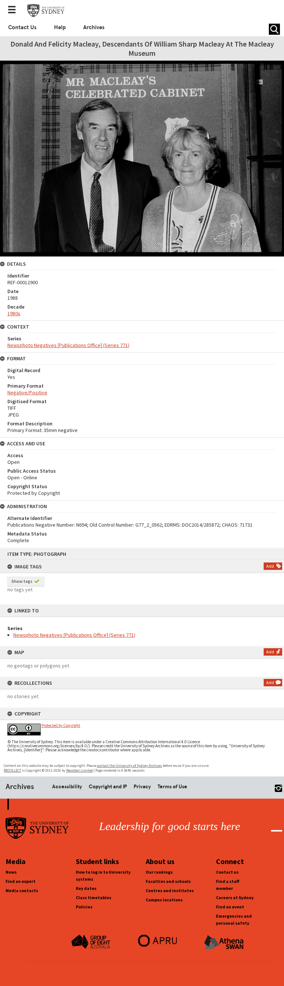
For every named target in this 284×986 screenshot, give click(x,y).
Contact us (227, 872)
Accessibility (67, 786)
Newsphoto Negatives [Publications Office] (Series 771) (74, 635)
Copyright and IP (108, 786)
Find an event (230, 906)
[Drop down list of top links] (14, 10)
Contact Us (22, 27)
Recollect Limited (79, 770)
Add (270, 566)
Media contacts (22, 890)
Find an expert (21, 881)
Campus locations (164, 899)
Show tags (22, 581)
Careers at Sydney (235, 897)
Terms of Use (172, 786)
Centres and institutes (170, 890)
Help (60, 27)
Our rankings (159, 872)
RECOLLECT (12, 770)
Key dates (86, 888)
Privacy (142, 786)
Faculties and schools (168, 881)
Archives (94, 27)
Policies (84, 906)
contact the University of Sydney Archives (129, 765)
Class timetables (93, 897)
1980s (13, 313)
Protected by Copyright (60, 725)
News (11, 872)
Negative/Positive (27, 392)
